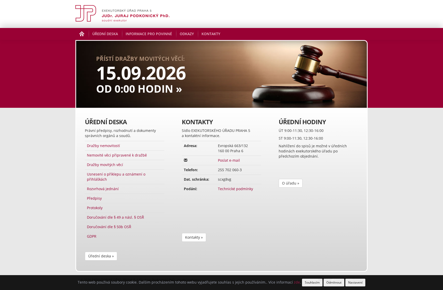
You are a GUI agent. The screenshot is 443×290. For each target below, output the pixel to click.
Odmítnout (333, 282)
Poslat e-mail (229, 160)
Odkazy (187, 33)
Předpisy (94, 198)
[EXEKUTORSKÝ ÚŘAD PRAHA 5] (122, 14)
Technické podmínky (235, 188)
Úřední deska (105, 33)
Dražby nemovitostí (103, 145)
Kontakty (211, 33)
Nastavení (355, 282)
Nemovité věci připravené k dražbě (117, 155)
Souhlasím (312, 282)
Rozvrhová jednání (103, 188)
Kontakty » (194, 237)
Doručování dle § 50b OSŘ (109, 226)
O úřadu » (290, 183)
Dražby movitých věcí (105, 164)
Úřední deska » (101, 256)
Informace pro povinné (149, 33)
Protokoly (95, 207)
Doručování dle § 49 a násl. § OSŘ (115, 217)
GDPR (91, 236)
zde (297, 282)
